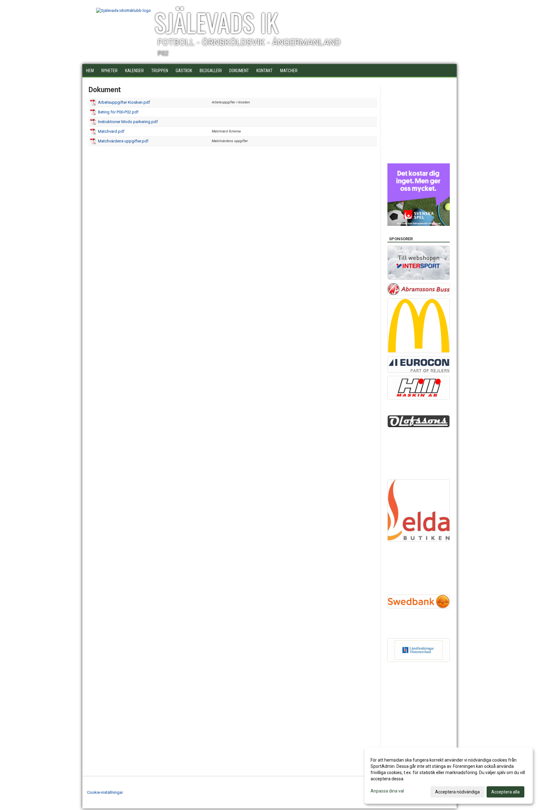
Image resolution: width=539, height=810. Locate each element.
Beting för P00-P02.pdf (118, 112)
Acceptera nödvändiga (457, 791)
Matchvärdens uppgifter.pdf (123, 141)
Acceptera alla (505, 791)
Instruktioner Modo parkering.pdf (128, 121)
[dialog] (448, 776)
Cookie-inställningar (105, 792)
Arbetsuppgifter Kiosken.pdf (124, 102)
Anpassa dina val (387, 790)
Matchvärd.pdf (111, 131)
